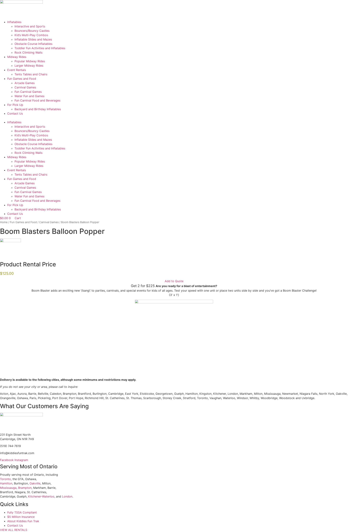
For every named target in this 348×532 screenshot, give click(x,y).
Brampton (25, 488)
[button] (174, 118)
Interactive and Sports (29, 26)
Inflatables (14, 22)
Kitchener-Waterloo (41, 496)
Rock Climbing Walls (28, 52)
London (67, 496)
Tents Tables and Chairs (30, 74)
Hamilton (6, 483)
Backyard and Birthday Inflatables (37, 109)
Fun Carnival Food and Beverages (37, 100)
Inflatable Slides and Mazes (33, 39)
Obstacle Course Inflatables (33, 44)
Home (4, 222)
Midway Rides (16, 57)
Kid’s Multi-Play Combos (31, 35)
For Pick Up (15, 105)
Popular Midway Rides (29, 61)
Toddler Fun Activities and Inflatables (39, 48)
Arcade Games (24, 83)
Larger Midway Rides (28, 65)
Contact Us (15, 113)
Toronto (5, 479)
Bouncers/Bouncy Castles (31, 31)
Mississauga (8, 488)
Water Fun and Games (29, 96)
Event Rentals (16, 70)
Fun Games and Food (21, 78)
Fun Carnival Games (28, 92)
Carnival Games (25, 87)
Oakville (35, 483)
